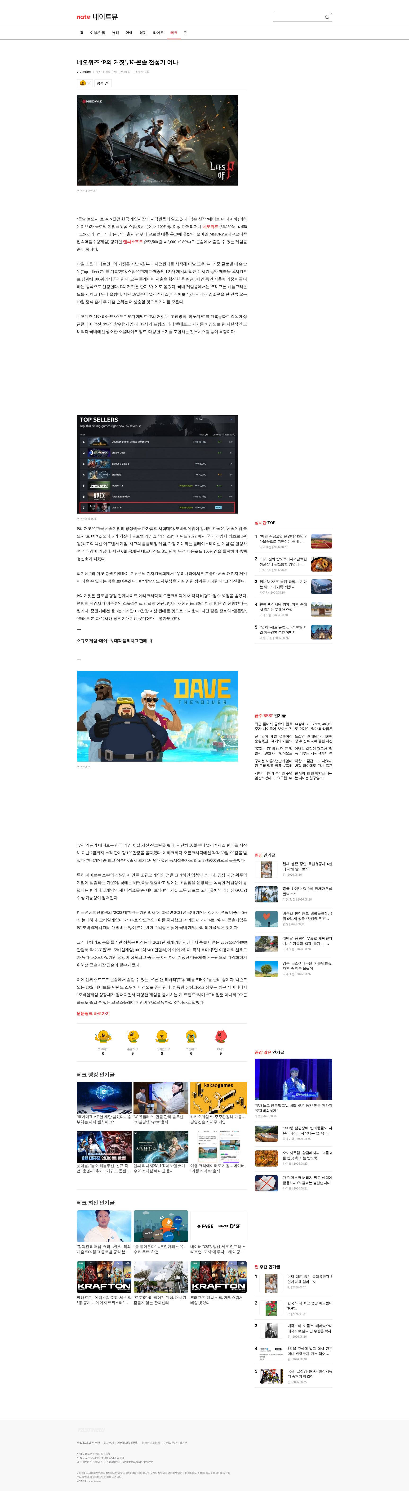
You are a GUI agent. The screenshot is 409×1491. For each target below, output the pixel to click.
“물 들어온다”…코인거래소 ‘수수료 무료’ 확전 (159, 1249)
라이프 (158, 33)
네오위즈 (210, 226)
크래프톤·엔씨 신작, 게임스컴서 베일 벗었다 (216, 1300)
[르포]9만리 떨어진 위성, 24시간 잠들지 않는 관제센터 (159, 1300)
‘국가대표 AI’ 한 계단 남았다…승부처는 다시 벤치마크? (104, 1119)
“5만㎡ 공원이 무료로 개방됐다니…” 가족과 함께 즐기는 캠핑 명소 (307, 943)
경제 (143, 33)
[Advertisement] (162, 377)
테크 (174, 33)
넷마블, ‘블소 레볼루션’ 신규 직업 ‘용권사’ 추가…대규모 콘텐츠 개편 (103, 1169)
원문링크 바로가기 (93, 1013)
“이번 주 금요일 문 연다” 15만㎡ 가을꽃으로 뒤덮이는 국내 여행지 (283, 534)
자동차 (264, 585)
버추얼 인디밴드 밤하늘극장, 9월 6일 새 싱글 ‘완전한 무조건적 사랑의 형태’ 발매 (307, 919)
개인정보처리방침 (127, 1442)
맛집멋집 (265, 562)
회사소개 (108, 1442)
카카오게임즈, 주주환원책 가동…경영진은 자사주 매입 (217, 1119)
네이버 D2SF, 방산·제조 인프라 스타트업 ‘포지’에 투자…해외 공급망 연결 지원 (218, 1250)
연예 (129, 33)
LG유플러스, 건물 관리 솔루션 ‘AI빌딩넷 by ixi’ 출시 (158, 1119)
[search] (328, 17)
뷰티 (115, 33)
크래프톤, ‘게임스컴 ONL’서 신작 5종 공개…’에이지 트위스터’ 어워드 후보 (104, 1301)
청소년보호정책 (151, 1442)
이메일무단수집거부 (175, 1442)
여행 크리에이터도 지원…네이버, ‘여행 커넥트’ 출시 (217, 1168)
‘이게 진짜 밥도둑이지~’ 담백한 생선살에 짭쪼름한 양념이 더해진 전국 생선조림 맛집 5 (283, 557)
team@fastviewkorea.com (141, 1462)
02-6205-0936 (90, 1462)
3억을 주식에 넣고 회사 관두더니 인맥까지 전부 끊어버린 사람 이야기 (310, 1354)
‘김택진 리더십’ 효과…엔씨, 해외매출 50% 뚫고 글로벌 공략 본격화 (104, 1250)
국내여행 (265, 539)
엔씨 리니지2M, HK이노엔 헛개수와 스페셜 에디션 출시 (159, 1168)
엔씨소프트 (133, 242)
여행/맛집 (97, 33)
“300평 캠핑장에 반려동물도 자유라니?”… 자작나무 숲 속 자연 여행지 (307, 1133)
